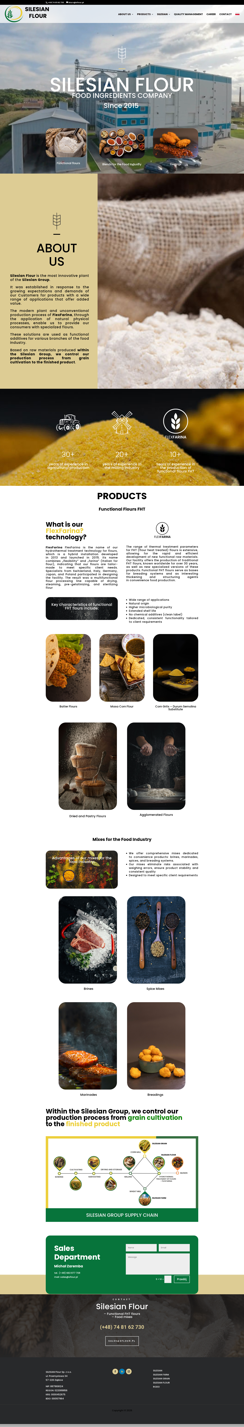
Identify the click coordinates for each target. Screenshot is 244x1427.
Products (144, 14)
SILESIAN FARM (161, 1374)
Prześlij (182, 1279)
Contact (225, 14)
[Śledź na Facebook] (115, 1371)
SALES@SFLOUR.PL (122, 1341)
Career (211, 14)
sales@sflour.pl (69, 1277)
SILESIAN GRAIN (161, 1378)
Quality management (188, 14)
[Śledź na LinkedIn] (122, 1371)
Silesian (162, 14)
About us (124, 14)
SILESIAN (157, 1370)
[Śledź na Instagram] (129, 1371)
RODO (156, 1386)
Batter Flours (68, 706)
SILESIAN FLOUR (161, 1382)
